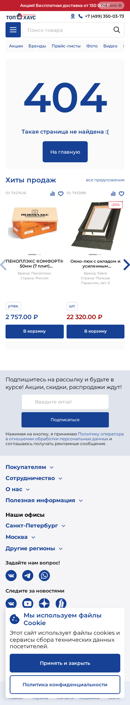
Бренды (37, 45)
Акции (16, 45)
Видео (110, 45)
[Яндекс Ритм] (61, 603)
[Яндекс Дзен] (44, 603)
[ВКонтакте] (11, 575)
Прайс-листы (66, 45)
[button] (32, 254)
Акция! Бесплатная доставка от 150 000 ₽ (65, 5)
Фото (92, 45)
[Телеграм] (27, 575)
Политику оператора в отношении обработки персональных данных (65, 436)
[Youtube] (27, 603)
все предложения (105, 179)
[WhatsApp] (44, 575)
